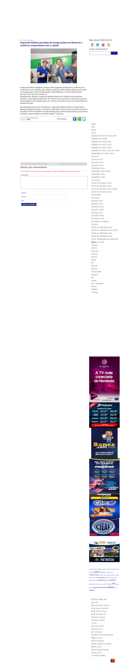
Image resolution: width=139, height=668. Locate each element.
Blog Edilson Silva (98, 611)
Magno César (96, 638)
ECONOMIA (96, 195)
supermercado (99, 587)
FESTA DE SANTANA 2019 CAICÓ (104, 230)
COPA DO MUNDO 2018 (101, 183)
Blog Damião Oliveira (100, 605)
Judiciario (95, 251)
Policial (94, 265)
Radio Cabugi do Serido (101, 643)
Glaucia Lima (96, 629)
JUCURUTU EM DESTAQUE (102, 635)
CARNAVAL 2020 (98, 168)
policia (107, 580)
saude (117, 584)
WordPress (32, 666)
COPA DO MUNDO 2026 (101, 192)
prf (96, 584)
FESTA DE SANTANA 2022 (101, 233)
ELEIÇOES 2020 (97, 209)
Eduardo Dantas (98, 620)
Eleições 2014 (97, 200)
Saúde (93, 280)
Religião (94, 274)
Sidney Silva (96, 652)
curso (104, 575)
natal (96, 580)
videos (110, 587)
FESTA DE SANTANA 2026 (101, 236)
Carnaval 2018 (97, 162)
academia (91, 569)
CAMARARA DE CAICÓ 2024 (102, 153)
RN (92, 277)
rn (113, 583)
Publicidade (96, 271)
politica (112, 580)
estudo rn (113, 575)
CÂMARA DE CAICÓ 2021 (101, 141)
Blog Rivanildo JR (98, 614)
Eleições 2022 (97, 212)
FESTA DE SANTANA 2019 (101, 227)
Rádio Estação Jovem (100, 649)
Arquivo (62, 2)
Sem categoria (97, 283)
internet (91, 577)
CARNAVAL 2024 (98, 174)
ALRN (28, 119)
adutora (97, 569)
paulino (101, 580)
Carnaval (95, 156)
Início (25, 2)
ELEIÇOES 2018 (97, 206)
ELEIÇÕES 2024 (97, 215)
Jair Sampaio (96, 632)
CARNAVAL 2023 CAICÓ (101, 171)
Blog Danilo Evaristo (99, 608)
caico (97, 571)
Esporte (94, 224)
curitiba (101, 575)
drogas (108, 575)
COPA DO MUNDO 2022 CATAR (104, 189)
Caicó (93, 133)
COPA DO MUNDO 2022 (101, 186)
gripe (117, 575)
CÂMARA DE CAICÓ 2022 (101, 144)
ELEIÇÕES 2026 (97, 218)
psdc (104, 584)
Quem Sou (38, 2)
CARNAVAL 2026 (98, 177)
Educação (95, 198)
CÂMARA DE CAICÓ (99, 138)
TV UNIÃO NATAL (98, 655)
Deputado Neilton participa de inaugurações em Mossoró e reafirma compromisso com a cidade (51, 44)
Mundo (94, 257)
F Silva (94, 623)
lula (116, 577)
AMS (93, 127)
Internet (94, 245)
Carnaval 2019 (97, 165)
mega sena (92, 580)
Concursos (95, 180)
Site (22, 200)
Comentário (24, 175)
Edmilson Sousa (98, 617)
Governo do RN (97, 242)
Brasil (93, 130)
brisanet (91, 572)
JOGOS (94, 248)
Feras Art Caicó (97, 626)
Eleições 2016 (97, 203)
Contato (74, 2)
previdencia (92, 584)
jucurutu (101, 577)
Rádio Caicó (96, 646)
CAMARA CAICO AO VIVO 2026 (104, 136)
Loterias (94, 254)
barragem (113, 569)
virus (116, 587)
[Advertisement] (53, 146)
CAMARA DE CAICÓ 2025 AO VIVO (105, 150)
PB (92, 262)
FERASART (42, 666)
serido (90, 587)
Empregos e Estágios (100, 221)
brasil (117, 569)
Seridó (94, 286)
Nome (24, 193)
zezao (91, 590)
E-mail (24, 197)
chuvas (111, 572)
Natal (93, 260)
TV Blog (50, 2)
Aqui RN (94, 602)
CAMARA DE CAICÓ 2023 (101, 147)
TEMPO (94, 289)
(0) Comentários (62, 119)
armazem (104, 569)
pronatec (100, 584)
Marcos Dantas (97, 640)
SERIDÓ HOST (49, 666)
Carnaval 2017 (97, 159)
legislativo (107, 577)
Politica (94, 268)
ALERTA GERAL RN (98, 599)
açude (108, 569)
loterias (112, 577)
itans (95, 577)
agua (100, 569)
